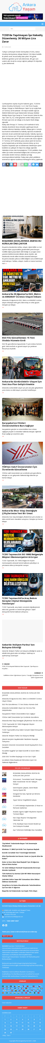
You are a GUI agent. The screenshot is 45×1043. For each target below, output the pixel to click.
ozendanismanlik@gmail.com (13, 917)
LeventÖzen (25, 948)
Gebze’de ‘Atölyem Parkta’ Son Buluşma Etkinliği (18, 646)
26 (28, 1029)
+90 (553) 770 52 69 (10, 914)
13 (34, 1023)
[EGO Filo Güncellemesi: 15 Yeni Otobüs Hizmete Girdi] (22, 324)
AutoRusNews (15, 976)
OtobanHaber (14, 957)
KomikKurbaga (16, 963)
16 (11, 1026)
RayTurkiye (32, 963)
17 (16, 1026)
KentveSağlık (14, 965)
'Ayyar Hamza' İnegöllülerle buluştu (25, 800)
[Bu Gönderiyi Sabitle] (15, 164)
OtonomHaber (6, 948)
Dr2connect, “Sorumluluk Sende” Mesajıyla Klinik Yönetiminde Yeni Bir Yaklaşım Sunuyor (27, 781)
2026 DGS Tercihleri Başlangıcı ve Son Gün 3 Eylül (19, 757)
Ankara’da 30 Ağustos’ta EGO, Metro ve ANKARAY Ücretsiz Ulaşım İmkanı (21, 295)
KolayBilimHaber (27, 955)
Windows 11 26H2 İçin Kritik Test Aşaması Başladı (20, 849)
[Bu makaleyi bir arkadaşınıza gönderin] (19, 164)
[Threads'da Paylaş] (41, 164)
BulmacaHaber (7, 959)
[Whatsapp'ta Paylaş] (26, 164)
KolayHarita (25, 963)
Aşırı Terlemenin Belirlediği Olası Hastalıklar (27, 830)
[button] (42, 24)
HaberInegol (6, 957)
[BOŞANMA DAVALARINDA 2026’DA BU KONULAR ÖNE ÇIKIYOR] (22, 227)
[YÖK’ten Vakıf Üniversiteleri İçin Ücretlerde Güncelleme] (22, 453)
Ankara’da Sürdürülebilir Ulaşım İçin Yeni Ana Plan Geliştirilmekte (22, 383)
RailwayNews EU (33, 976)
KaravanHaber (34, 950)
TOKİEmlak (5, 967)
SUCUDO (5, 946)
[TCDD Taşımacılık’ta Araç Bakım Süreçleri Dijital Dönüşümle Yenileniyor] (22, 584)
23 (11, 1029)
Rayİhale (32, 965)
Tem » (8, 1035)
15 (5, 1026)
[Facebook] (3, 925)
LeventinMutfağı (24, 965)
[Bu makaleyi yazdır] (22, 164)
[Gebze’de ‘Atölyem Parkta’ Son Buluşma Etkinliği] (22, 631)
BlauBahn (23, 972)
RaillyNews (5, 972)
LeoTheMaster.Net (15, 955)
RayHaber (23, 838)
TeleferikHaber (20, 946)
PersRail (14, 974)
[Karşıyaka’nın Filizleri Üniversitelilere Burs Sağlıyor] (22, 409)
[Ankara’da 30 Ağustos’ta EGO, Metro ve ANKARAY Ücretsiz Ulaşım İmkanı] (22, 280)
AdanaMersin (15, 950)
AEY (27, 957)
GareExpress (30, 972)
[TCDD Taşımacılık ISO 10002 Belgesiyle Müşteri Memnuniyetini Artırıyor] (22, 540)
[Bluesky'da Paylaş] (37, 164)
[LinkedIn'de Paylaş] (11, 164)
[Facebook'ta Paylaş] (4, 164)
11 (22, 1023)
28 (40, 1029)
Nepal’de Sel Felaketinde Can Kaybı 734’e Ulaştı (19, 891)
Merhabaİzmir (24, 950)
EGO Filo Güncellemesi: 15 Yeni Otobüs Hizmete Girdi (18, 339)
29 (5, 1033)
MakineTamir (30, 952)
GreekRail (29, 974)
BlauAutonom (21, 974)
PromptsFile (23, 976)
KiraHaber (23, 957)
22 (5, 1029)
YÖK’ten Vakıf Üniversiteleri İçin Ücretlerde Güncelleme (19, 468)
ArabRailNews (6, 974)
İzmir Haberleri (7, 1003)
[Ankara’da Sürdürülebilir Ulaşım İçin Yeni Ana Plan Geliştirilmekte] (22, 367)
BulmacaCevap (7, 963)
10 (16, 1023)
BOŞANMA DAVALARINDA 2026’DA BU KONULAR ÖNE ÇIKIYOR (21, 242)
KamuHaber (14, 952)
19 (28, 1026)
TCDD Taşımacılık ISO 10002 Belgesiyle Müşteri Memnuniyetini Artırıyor (22, 555)
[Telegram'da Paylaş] (33, 164)
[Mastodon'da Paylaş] (30, 164)
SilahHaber (5, 955)
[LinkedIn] (6, 925)
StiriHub (4, 976)
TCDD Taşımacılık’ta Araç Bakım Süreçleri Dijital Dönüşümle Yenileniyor (19, 601)
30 (11, 1033)
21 (40, 1026)
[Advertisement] (22, 84)
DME (8, 976)
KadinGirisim (34, 948)
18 (22, 1026)
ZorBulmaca (6, 965)
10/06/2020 (7, 47)
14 (40, 1023)
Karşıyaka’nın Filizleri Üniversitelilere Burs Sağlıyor (18, 424)
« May (4, 1035)
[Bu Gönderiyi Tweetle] (7, 164)
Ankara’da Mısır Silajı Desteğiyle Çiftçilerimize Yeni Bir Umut (19, 512)
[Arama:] (22, 29)
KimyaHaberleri (16, 948)
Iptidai (37, 952)
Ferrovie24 (35, 974)
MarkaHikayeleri (34, 957)
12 (28, 1023)
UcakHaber (22, 952)
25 (22, 1029)
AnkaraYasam (6, 950)
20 (34, 1026)
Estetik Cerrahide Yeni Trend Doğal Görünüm (19, 853)
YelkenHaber (6, 952)
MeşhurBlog (39, 965)
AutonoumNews (14, 972)
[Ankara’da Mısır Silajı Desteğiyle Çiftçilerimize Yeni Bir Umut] (22, 497)
